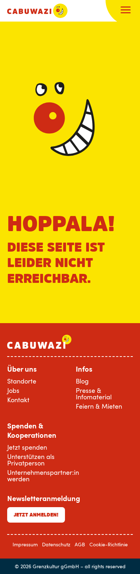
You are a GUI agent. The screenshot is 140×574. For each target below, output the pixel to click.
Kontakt (18, 399)
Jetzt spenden (27, 447)
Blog (82, 381)
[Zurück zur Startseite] (37, 11)
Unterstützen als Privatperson (31, 459)
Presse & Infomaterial (94, 393)
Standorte (21, 381)
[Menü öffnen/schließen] (125, 10)
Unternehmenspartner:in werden (43, 475)
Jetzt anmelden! (36, 514)
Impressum (25, 544)
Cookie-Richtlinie (108, 544)
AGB (80, 544)
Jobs (13, 390)
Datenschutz (56, 544)
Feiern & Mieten (99, 406)
